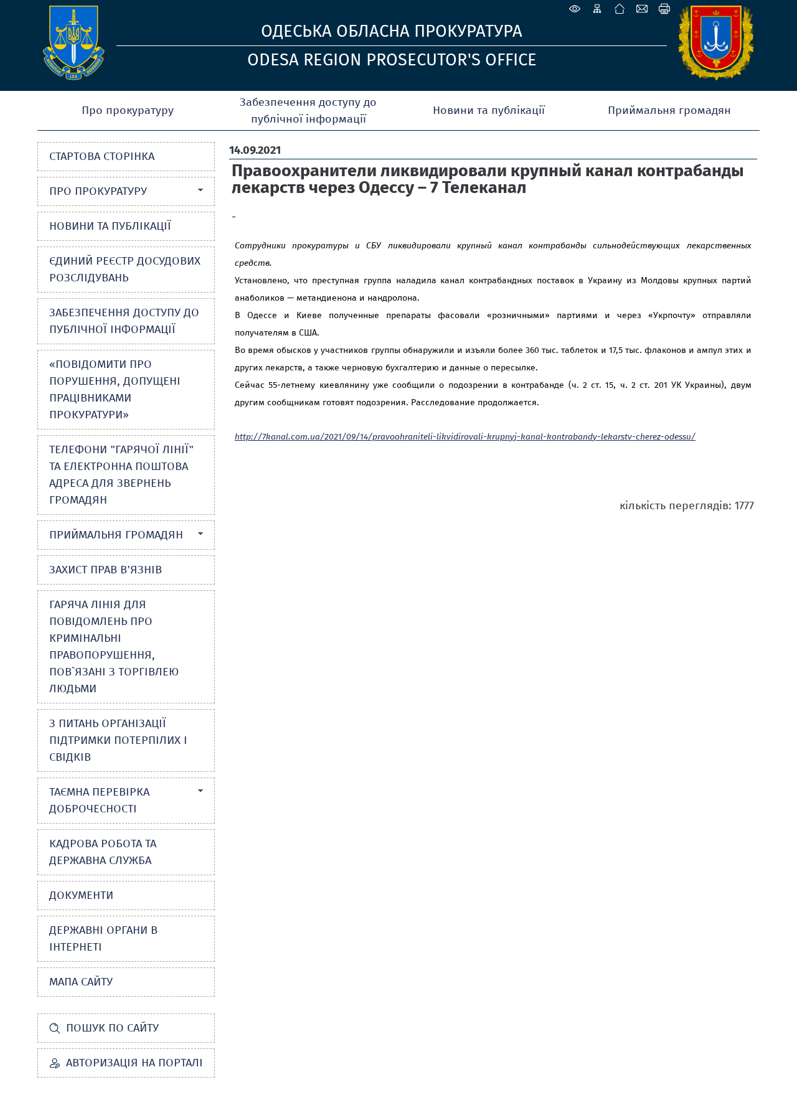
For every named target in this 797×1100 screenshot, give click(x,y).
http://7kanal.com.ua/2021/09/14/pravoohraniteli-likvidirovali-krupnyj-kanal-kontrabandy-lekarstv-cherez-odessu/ (465, 436)
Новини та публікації (489, 110)
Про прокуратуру (128, 110)
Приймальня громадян (669, 110)
